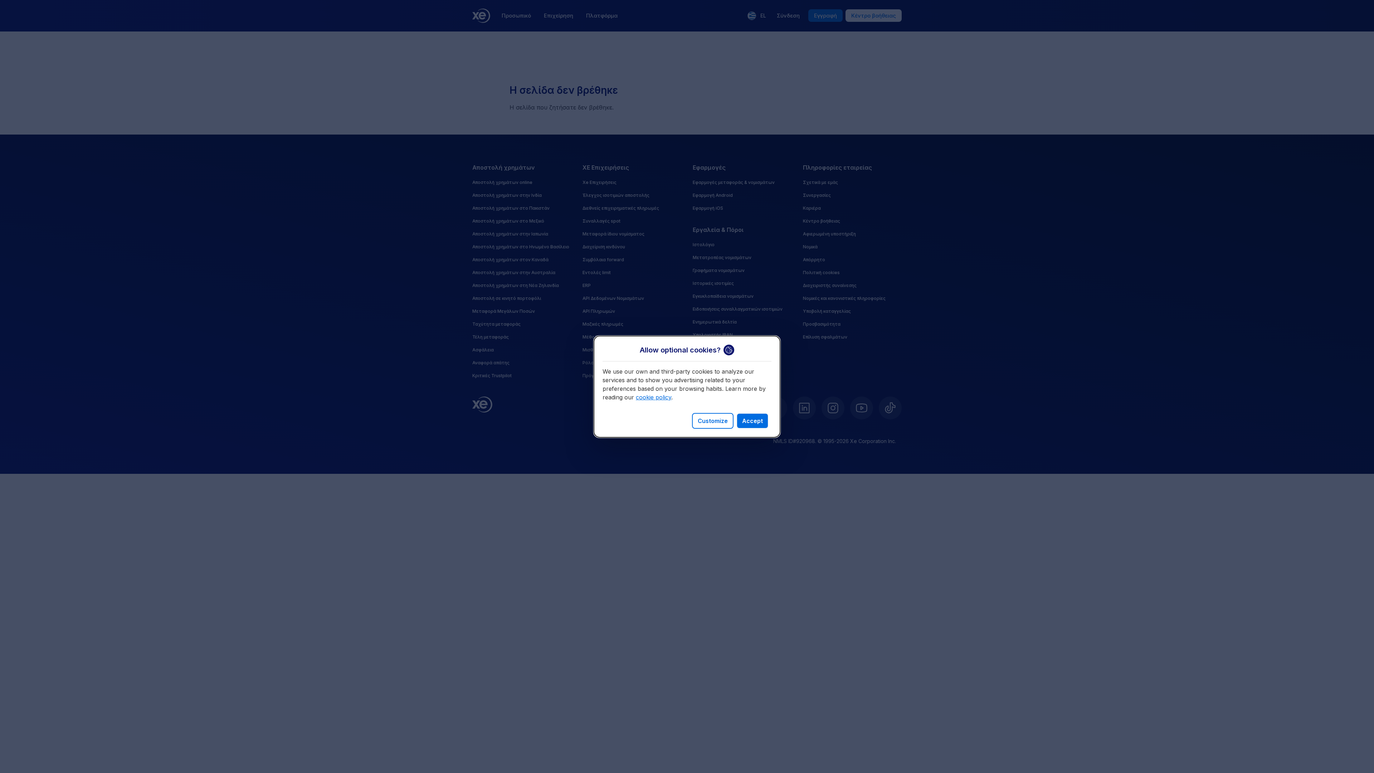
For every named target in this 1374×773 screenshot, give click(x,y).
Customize (713, 420)
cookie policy (653, 397)
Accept (752, 420)
